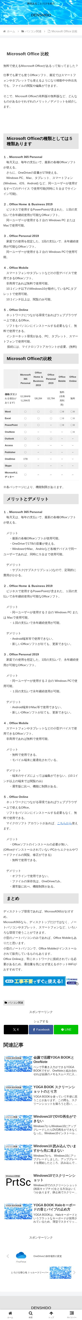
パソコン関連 (15, 1002)
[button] (73, 799)
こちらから (64, 823)
